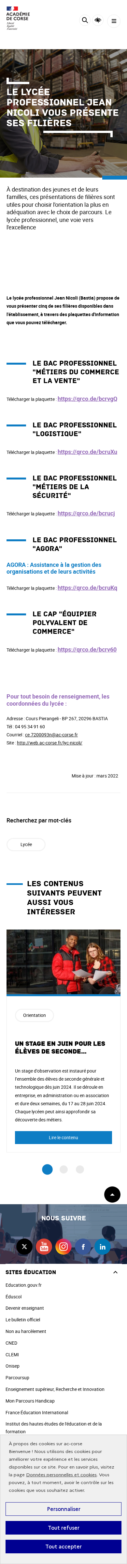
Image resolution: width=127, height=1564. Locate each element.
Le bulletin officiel (23, 1319)
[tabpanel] (63, 1041)
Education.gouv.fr (24, 1285)
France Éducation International (37, 1412)
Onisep (13, 1366)
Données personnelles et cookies (61, 1474)
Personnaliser (63, 1509)
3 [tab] (80, 1169)
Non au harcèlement (26, 1331)
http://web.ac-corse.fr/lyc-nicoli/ (49, 743)
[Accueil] (24, 18)
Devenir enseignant (25, 1308)
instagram (63, 1247)
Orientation (34, 1015)
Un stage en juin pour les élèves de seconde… (60, 1047)
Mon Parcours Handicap (30, 1401)
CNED (11, 1343)
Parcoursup (17, 1377)
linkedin (102, 1247)
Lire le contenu (63, 1137)
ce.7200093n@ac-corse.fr (51, 735)
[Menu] (113, 21)
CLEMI (12, 1354)
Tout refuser (63, 1528)
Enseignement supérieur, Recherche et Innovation (55, 1389)
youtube (44, 1247)
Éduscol (13, 1297)
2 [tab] (64, 1169)
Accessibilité (98, 20)
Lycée (26, 844)
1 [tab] (47, 1169)
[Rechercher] (85, 21)
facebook (83, 1247)
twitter (24, 1247)
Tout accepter (63, 1546)
